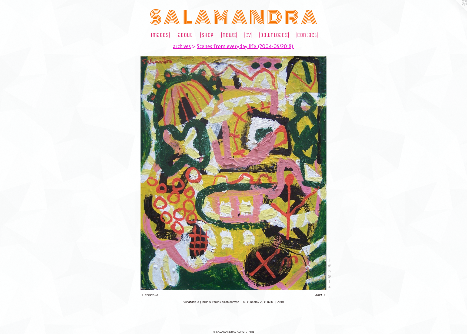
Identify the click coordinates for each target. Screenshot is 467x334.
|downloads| (274, 35)
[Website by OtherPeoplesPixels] (456, 11)
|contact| (306, 35)
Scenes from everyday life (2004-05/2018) (245, 46)
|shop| (207, 35)
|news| (229, 35)
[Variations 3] (233, 173)
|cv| (248, 35)
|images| (159, 35)
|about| (185, 35)
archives (182, 46)
